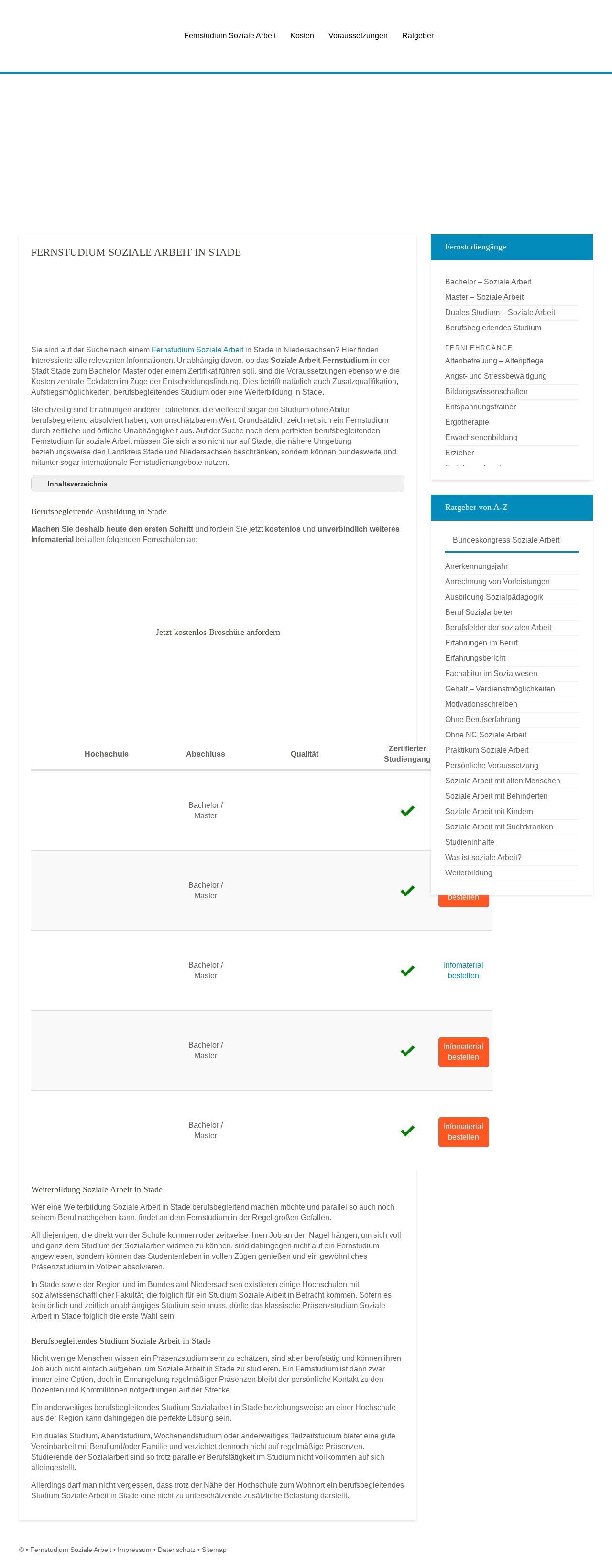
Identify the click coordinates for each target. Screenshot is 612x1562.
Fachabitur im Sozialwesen (491, 673)
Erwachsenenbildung (481, 437)
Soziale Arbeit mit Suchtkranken (499, 827)
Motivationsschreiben (481, 704)
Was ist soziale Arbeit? (483, 857)
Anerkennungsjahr (476, 566)
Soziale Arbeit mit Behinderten (496, 796)
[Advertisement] (306, 153)
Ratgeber (418, 36)
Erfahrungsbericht (475, 658)
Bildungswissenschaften (486, 391)
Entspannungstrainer (480, 407)
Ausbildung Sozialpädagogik (494, 597)
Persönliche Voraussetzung (491, 765)
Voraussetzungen (358, 36)
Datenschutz (177, 1549)
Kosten (302, 36)
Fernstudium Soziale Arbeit (230, 36)
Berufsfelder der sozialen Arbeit (498, 627)
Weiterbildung (468, 873)
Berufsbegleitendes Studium (493, 328)
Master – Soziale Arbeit (484, 297)
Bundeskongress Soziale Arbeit (505, 540)
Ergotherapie (467, 422)
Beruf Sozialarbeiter (479, 612)
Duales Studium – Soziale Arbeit (500, 312)
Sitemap (214, 1549)
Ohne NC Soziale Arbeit (485, 735)
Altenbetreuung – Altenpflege (494, 361)
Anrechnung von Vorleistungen (497, 581)
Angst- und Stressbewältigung (496, 376)
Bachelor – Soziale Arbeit (488, 282)
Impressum (135, 1549)
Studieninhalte (469, 842)
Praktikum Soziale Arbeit (486, 750)
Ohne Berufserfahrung (482, 719)
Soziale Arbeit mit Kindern (489, 811)
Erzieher (459, 453)
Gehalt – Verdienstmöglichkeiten (500, 689)
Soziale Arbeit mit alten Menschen (502, 781)
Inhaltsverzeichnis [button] (78, 483)
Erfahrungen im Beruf (481, 643)
